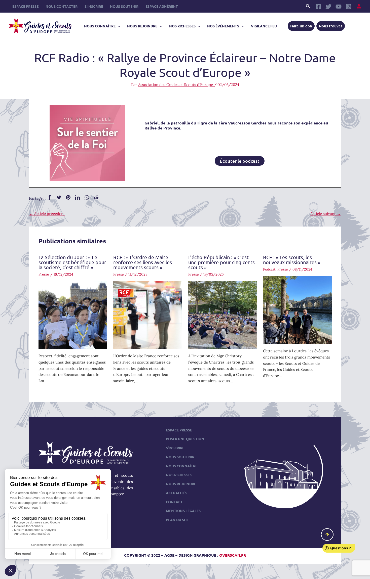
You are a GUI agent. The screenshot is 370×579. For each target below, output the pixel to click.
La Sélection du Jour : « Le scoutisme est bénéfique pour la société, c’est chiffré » (72, 262)
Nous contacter (62, 6)
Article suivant (325, 213)
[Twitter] (328, 7)
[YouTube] (339, 7)
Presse (44, 274)
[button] (308, 6)
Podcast (269, 269)
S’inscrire (94, 6)
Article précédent (47, 213)
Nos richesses (182, 26)
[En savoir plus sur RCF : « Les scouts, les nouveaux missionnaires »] (297, 309)
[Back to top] (327, 534)
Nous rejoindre (142, 26)
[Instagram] (349, 7)
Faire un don (301, 25)
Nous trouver (330, 25)
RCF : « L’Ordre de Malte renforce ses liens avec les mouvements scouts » (142, 262)
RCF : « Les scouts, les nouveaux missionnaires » (291, 259)
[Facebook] (318, 7)
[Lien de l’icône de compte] (359, 6)
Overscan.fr (232, 555)
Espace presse (25, 6)
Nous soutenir (124, 6)
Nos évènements (223, 26)
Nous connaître (100, 26)
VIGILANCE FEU (264, 26)
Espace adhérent (161, 6)
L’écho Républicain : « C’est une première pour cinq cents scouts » (221, 262)
